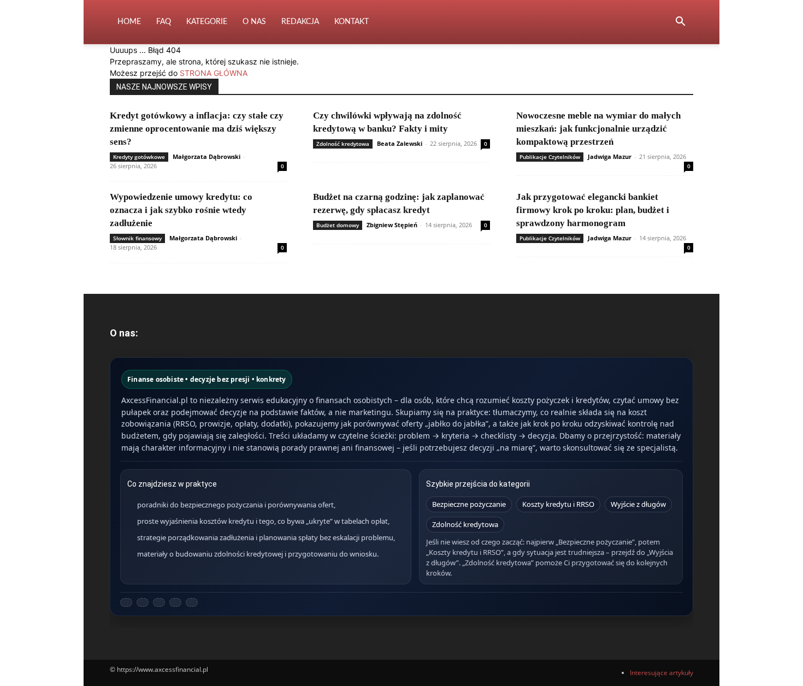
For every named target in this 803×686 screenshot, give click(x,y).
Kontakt (351, 22)
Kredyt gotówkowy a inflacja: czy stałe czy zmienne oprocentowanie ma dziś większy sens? (197, 128)
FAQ (163, 22)
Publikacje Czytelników (549, 157)
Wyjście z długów (638, 504)
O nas (254, 22)
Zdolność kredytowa (342, 143)
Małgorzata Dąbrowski (206, 156)
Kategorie (206, 22)
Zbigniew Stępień (392, 225)
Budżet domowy (337, 225)
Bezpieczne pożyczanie (469, 504)
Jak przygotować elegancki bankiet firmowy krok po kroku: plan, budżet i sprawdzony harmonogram (592, 210)
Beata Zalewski (399, 143)
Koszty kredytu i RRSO (558, 504)
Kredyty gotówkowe (139, 157)
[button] (680, 22)
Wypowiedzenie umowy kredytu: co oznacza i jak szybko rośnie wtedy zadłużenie (181, 210)
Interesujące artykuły (661, 672)
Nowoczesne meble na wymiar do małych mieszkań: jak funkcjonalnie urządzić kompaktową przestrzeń (598, 128)
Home (129, 22)
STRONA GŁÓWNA (213, 73)
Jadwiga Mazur (609, 156)
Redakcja (300, 22)
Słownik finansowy (137, 238)
